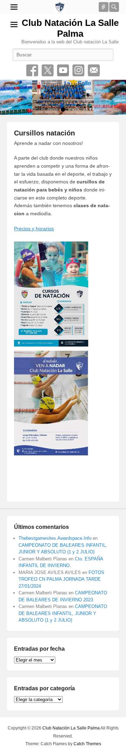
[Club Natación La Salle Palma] (59, 7)
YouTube (63, 70)
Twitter (48, 70)
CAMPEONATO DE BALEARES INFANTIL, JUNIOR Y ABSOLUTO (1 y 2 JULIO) (63, 613)
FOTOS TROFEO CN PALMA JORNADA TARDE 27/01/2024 (61, 579)
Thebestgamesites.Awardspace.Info (55, 538)
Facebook (32, 70)
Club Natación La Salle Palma (70, 28)
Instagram (78, 70)
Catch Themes (87, 743)
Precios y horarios (34, 228)
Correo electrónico (94, 70)
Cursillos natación (44, 133)
